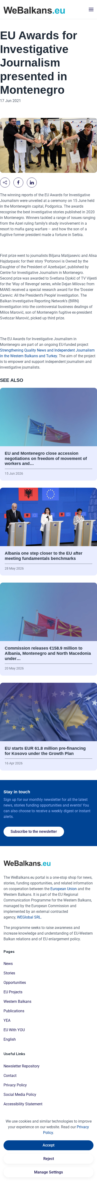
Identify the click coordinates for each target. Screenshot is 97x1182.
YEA (7, 1020)
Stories (9, 973)
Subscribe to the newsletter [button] (34, 831)
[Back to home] (34, 9)
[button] (91, 9)
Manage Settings (48, 1172)
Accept (48, 1145)
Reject (48, 1158)
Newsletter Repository (22, 1066)
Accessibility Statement (23, 1104)
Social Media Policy (20, 1094)
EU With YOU (14, 1030)
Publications (14, 1011)
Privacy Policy (15, 1085)
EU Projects (13, 992)
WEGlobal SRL (29, 917)
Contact (10, 1075)
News (8, 963)
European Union (63, 889)
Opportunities (15, 982)
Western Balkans (17, 1001)
